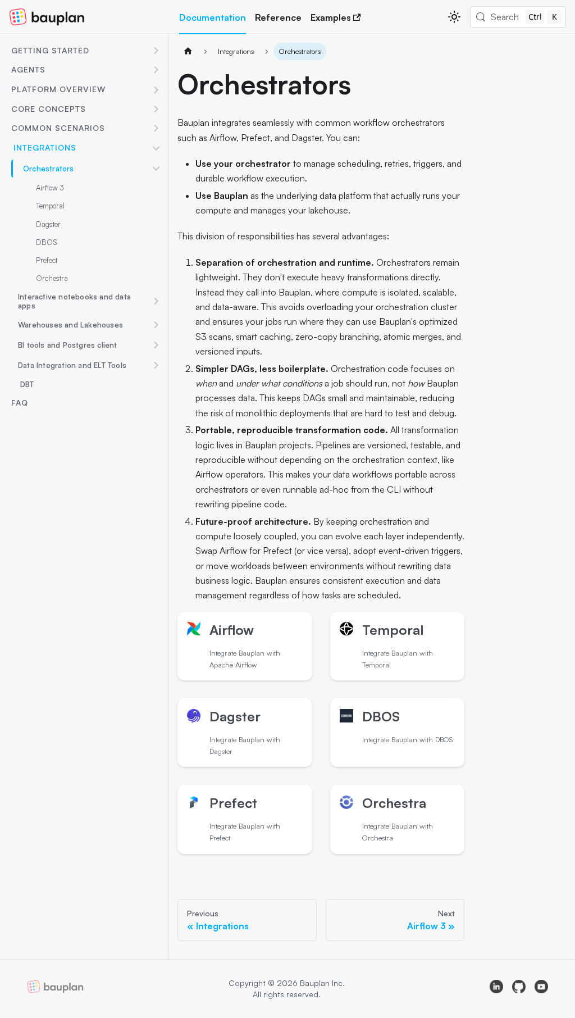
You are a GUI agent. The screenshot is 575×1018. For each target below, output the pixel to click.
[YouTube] (541, 988)
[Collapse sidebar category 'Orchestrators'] (156, 169)
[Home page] (188, 51)
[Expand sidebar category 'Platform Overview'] (156, 90)
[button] (86, 51)
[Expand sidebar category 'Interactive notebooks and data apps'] (156, 301)
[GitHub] (519, 988)
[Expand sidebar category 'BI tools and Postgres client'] (156, 345)
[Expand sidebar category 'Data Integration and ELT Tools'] (156, 365)
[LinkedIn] (496, 988)
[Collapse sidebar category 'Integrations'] (156, 148)
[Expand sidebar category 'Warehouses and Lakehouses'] (156, 325)
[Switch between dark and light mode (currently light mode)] (454, 17)
